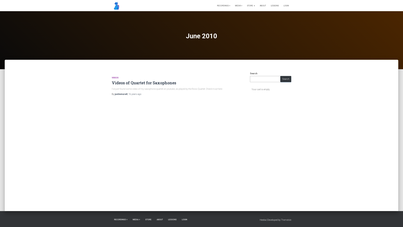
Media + (238, 6)
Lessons (275, 6)
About (263, 6)
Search (253, 73)
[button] (254, 6)
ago (134, 94)
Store (250, 6)
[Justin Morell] (115, 6)
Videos (115, 78)
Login (286, 6)
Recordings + (223, 6)
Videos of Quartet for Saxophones (144, 82)
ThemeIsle (286, 220)
